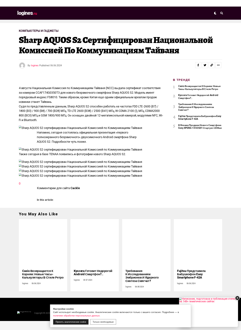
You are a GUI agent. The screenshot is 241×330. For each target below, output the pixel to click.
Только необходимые (103, 322)
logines (35, 65)
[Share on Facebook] (198, 65)
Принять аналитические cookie (71, 322)
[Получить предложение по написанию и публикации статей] (208, 312)
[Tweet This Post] (205, 65)
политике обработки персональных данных (76, 315)
